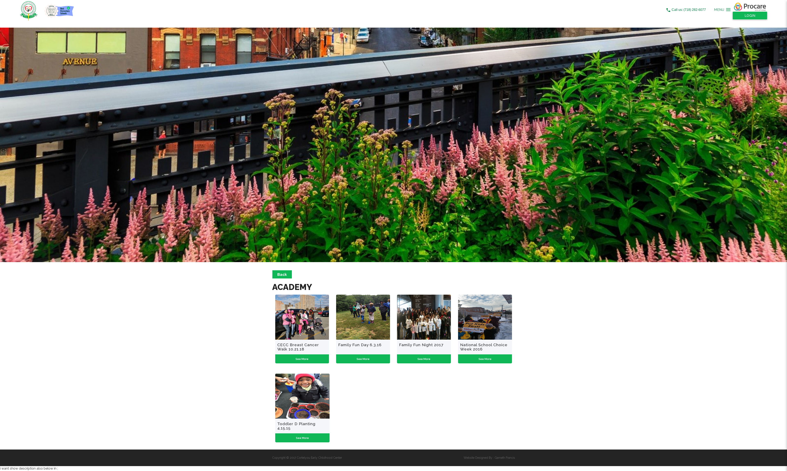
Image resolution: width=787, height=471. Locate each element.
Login (750, 16)
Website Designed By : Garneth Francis (489, 457)
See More (302, 359)
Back (282, 274)
